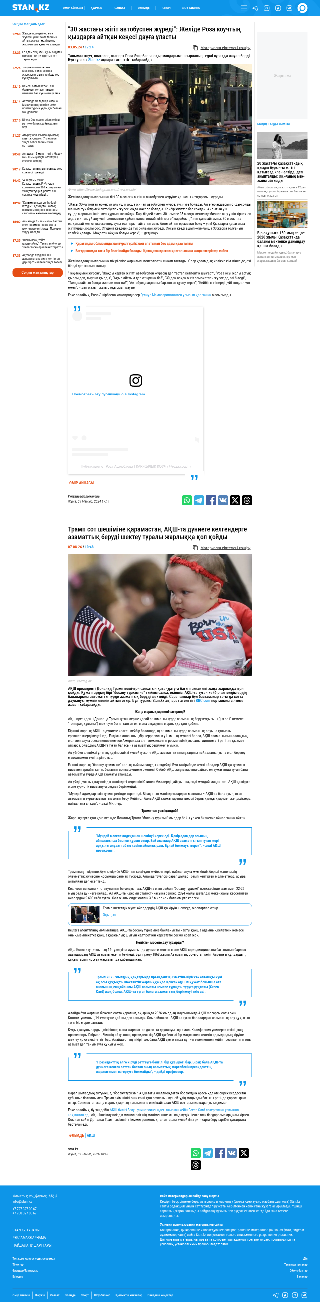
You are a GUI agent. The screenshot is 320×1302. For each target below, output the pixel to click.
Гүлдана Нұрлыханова (84, 496)
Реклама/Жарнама (29, 1238)
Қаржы (96, 7)
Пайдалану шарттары (32, 1245)
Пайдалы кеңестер (160, 1295)
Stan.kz (94, 59)
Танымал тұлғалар (296, 1264)
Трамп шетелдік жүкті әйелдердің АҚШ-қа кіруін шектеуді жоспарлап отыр (160, 908)
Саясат (119, 7)
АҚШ (91, 1135)
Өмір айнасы (73, 7)
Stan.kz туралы (26, 1230)
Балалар (302, 1276)
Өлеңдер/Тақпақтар (25, 1270)
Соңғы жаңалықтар (38, 272)
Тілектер (18, 1264)
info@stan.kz (22, 1201)
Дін (305, 1258)
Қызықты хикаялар (129, 1295)
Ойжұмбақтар (299, 1270)
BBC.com (203, 700)
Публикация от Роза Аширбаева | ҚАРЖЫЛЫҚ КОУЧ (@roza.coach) (136, 466)
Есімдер (17, 1276)
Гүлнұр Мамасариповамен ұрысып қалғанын (176, 295)
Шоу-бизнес (191, 7)
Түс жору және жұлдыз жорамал (33, 1258)
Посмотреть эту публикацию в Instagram (108, 394)
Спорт (167, 7)
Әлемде (144, 7)
